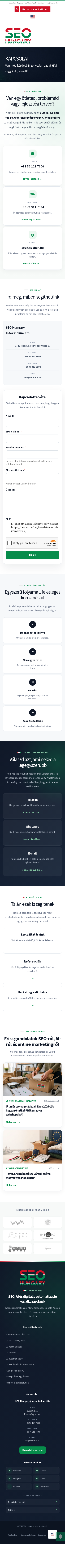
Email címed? (14, 431)
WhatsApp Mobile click (35, 3)
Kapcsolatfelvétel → (32, 1450)
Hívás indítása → (32, 178)
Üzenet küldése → (32, 839)
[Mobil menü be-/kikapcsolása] (58, 34)
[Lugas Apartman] (17, 1235)
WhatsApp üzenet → (32, 219)
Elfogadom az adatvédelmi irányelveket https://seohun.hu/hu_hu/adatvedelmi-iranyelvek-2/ (34, 527)
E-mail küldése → (32, 263)
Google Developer (32, 1502)
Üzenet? (11, 489)
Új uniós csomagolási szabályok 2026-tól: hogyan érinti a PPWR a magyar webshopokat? (30, 1110)
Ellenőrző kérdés (15, 470)
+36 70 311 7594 (32, 366)
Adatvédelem (13, 1535)
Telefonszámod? (16, 447)
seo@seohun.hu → (32, 869)
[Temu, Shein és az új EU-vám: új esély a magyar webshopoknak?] (32, 1147)
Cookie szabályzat (28, 1535)
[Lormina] (48, 1248)
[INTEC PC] (48, 1235)
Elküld (32, 555)
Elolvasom (13, 1122)
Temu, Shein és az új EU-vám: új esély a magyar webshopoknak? (28, 1176)
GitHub (32, 1510)
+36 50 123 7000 (32, 356)
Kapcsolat (42, 1535)
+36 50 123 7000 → (32, 812)
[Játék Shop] (48, 1222)
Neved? (10, 415)
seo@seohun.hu (52, 3)
